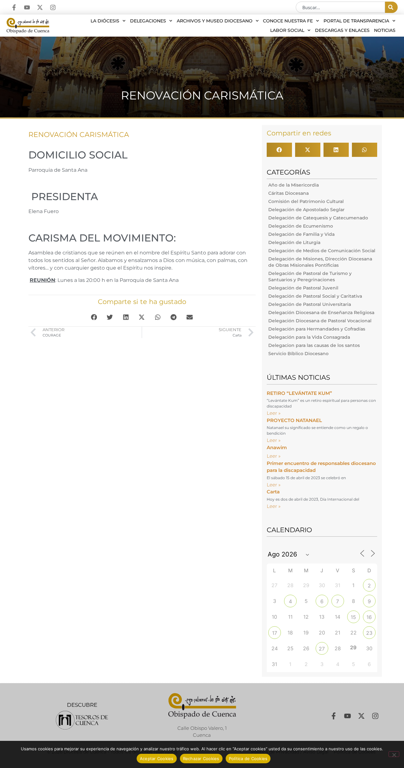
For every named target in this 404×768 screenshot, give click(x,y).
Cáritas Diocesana (288, 193)
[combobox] (340, 7)
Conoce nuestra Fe (288, 21)
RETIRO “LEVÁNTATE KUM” (299, 393)
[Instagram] (53, 7)
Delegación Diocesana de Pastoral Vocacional (319, 321)
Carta (273, 492)
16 (369, 617)
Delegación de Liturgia (294, 242)
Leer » (274, 413)
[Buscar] (391, 7)
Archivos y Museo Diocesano (214, 21)
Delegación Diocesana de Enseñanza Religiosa (321, 312)
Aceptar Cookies (157, 758)
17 (274, 633)
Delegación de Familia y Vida (301, 234)
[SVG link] (82, 720)
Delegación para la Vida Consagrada (309, 337)
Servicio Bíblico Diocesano (298, 353)
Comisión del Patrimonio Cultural (306, 201)
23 (369, 633)
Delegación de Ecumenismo (300, 226)
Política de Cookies (248, 758)
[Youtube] (27, 7)
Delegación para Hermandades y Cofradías (316, 329)
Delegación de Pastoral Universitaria (309, 304)
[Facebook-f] (14, 7)
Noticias (384, 30)
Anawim (277, 447)
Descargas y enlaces (342, 30)
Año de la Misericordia (293, 185)
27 (322, 649)
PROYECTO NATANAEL (294, 420)
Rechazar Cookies (201, 758)
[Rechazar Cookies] (394, 754)
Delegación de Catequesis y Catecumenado (318, 218)
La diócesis (105, 21)
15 (353, 617)
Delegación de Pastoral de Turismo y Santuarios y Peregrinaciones (310, 277)
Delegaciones (148, 21)
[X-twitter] (40, 7)
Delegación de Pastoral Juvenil (303, 288)
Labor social (287, 30)
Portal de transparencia (356, 21)
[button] (94, 317)
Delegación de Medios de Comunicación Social (321, 250)
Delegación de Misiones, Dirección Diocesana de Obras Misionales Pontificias (320, 262)
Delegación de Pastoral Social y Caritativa (315, 296)
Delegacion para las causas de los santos (314, 345)
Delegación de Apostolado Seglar (306, 209)
